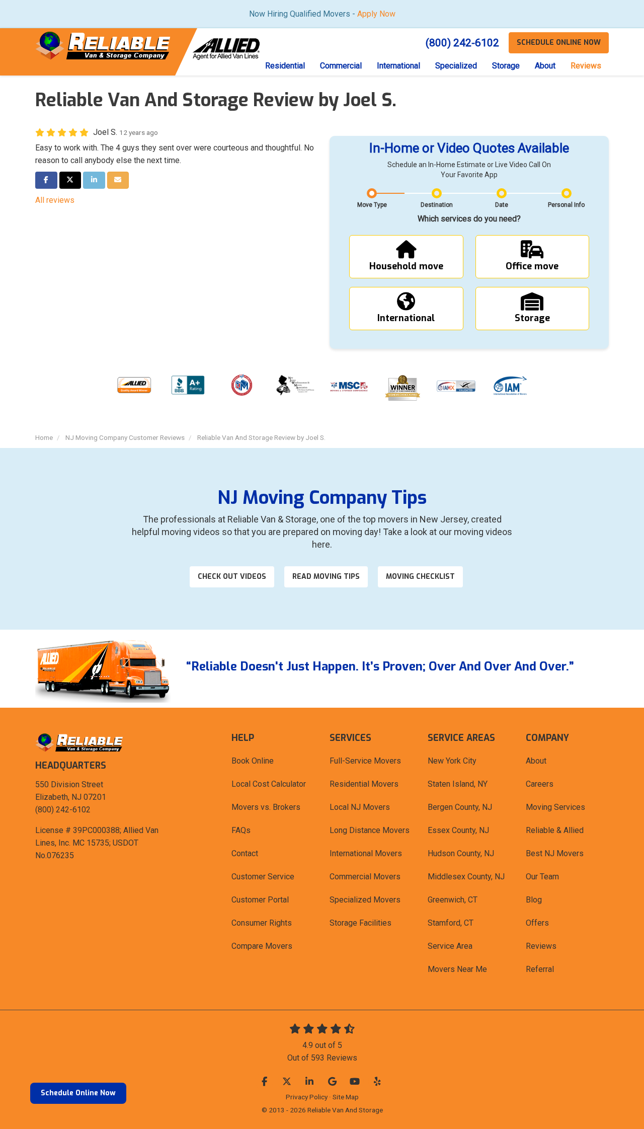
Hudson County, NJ (461, 853)
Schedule (559, 42)
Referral (540, 969)
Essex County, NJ (458, 830)
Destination (437, 204)
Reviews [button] (586, 65)
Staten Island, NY (458, 784)
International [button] (398, 65)
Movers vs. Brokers (265, 807)
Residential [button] (285, 65)
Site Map (346, 1097)
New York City (452, 761)
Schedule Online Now (78, 1093)
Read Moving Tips (326, 576)
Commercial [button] (341, 65)
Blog (534, 900)
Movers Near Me (457, 969)
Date (501, 204)
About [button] (545, 65)
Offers (537, 923)
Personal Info (566, 204)
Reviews (541, 946)
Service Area (450, 946)
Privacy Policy (307, 1097)
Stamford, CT (450, 923)
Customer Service (262, 876)
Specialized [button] (456, 65)
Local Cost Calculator (268, 784)
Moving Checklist (420, 576)
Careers (539, 784)
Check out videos (232, 576)
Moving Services (555, 807)
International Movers (366, 853)
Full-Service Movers (365, 761)
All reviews (54, 200)
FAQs (241, 830)
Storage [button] (506, 65)
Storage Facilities (360, 923)
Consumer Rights (261, 923)
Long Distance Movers (370, 830)
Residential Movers (364, 784)
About (536, 761)
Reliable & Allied (555, 830)
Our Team (542, 876)
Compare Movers (261, 946)
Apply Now (376, 14)
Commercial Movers (365, 876)
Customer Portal (260, 900)
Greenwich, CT (452, 900)
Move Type (372, 204)
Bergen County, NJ (460, 807)
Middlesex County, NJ (466, 876)
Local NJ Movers (360, 807)
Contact (244, 853)
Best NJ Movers (555, 853)
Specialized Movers (365, 900)
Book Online (252, 761)
